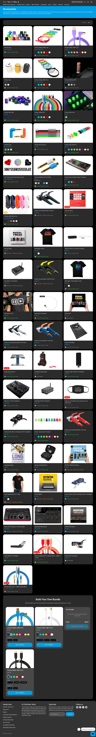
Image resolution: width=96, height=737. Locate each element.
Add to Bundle (20, 644)
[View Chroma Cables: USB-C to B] (49, 616)
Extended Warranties (8, 719)
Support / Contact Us (8, 707)
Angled (15, 640)
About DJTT (6, 709)
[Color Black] (8, 634)
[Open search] (85, 2)
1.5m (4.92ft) (40, 640)
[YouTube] (86, 707)
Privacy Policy (6, 722)
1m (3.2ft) (47, 640)
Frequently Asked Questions (10, 714)
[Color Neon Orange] (17, 634)
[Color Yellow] (28, 634)
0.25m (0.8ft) (23, 682)
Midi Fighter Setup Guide (9, 727)
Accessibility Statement (9, 725)
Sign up (70, 714)
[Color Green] (14, 634)
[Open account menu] (88, 2)
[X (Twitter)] (83, 707)
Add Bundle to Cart (77, 626)
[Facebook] (77, 707)
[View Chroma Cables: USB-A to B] (20, 616)
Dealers (5, 712)
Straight (9, 640)
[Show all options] (90, 149)
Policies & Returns (7, 717)
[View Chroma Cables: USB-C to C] (20, 658)
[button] (89, 22)
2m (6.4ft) (53, 640)
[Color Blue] (11, 634)
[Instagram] (80, 707)
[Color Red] (23, 634)
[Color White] (25, 634)
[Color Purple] (20, 634)
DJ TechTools (9, 733)
